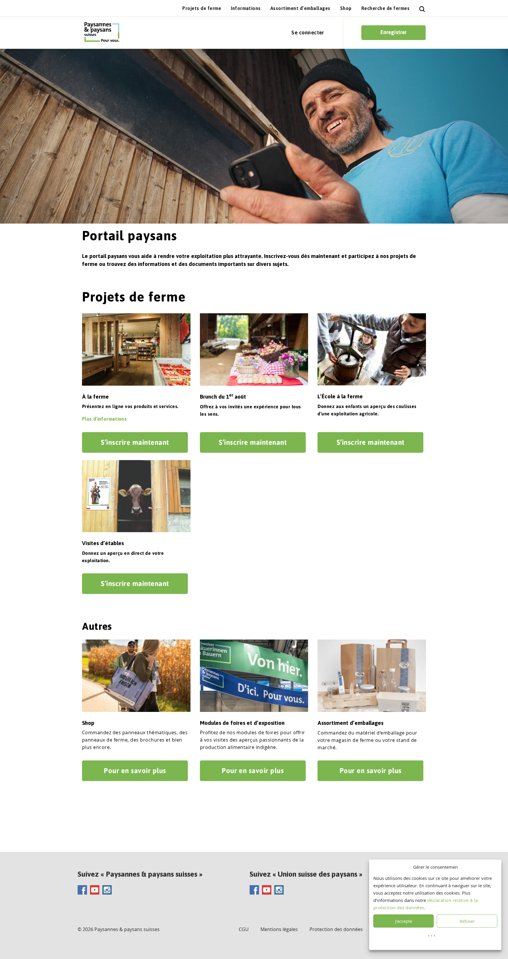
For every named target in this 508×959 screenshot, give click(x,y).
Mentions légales (279, 929)
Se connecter (307, 32)
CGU (244, 929)
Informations (246, 8)
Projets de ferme (201, 8)
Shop (346, 8)
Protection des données (336, 929)
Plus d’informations (104, 419)
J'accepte (403, 921)
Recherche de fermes (385, 8)
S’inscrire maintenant (135, 442)
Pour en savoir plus (135, 771)
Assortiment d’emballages (300, 8)
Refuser (467, 921)
